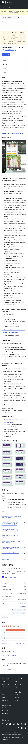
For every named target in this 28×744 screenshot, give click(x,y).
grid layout (23, 606)
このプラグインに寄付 (8, 669)
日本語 (7, 720)
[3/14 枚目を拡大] (11, 458)
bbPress (5, 711)
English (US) (23, 603)
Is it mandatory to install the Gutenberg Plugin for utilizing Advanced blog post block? (10, 523)
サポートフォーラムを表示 (9, 655)
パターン (17, 687)
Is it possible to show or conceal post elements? (11, 541)
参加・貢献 (18, 692)
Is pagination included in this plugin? (10, 536)
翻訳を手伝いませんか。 (18, 12)
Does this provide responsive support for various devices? (10, 530)
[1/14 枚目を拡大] (11, 445)
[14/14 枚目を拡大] (24, 482)
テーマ (17, 681)
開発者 (3, 697)
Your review (5, 643)
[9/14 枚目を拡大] (24, 451)
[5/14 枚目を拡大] (11, 470)
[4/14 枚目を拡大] (11, 464)
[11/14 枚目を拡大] (24, 464)
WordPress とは (6, 679)
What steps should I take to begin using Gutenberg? (11, 516)
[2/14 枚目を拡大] (11, 452)
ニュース (4, 681)
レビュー (5, 64)
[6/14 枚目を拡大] (11, 477)
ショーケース (18, 679)
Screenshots (5, 559)
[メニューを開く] (25, 2)
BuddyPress (6, 713)
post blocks (16, 613)
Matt (4, 708)
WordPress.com (7, 705)
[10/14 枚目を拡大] (24, 457)
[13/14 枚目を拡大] (24, 476)
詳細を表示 (5, 617)
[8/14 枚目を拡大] (24, 445)
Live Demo (5, 133)
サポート (5, 72)
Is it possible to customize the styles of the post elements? (10, 547)
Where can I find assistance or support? (10, 553)
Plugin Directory (6, 7)
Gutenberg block (16, 609)
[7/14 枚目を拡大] (11, 483)
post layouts (23, 613)
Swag (17, 700)
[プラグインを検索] (18, 17)
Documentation (14, 133)
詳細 (4, 60)
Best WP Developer (10, 50)
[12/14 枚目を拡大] (24, 470)
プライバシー (5, 687)
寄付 (17, 697)
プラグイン (18, 684)
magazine (23, 609)
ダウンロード (6, 54)
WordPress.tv (6, 700)
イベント (17, 695)
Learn (3, 692)
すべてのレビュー (21, 643)
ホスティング (5, 684)
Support (22, 133)
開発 (4, 68)
